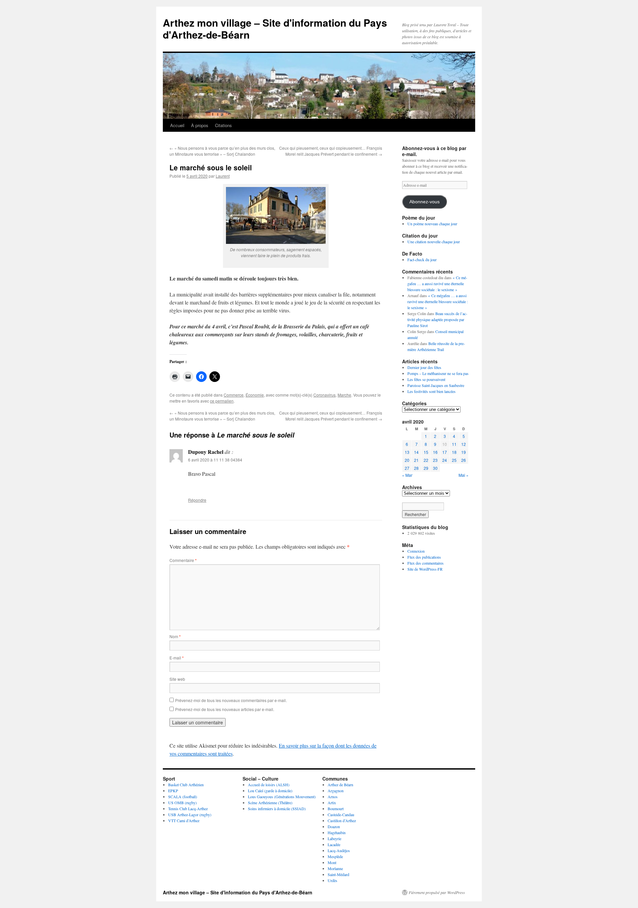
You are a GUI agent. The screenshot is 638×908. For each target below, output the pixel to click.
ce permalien (222, 401)
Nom (175, 636)
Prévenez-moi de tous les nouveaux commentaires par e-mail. (231, 700)
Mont (332, 862)
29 (426, 468)
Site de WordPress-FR (425, 569)
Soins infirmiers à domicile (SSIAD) (277, 808)
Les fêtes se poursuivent (426, 379)
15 (426, 452)
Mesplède (335, 856)
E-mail (176, 657)
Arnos (333, 796)
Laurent (223, 176)
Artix (332, 802)
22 (426, 460)
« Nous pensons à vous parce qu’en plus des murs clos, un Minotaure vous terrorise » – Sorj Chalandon (222, 151)
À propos (199, 125)
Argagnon (336, 790)
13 (407, 452)
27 (407, 468)
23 (435, 460)
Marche (344, 395)
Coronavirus (324, 395)
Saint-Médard (338, 874)
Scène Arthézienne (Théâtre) (270, 802)
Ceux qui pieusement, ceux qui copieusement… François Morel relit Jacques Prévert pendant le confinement (330, 151)
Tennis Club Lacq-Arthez (188, 808)
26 (463, 460)
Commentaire (183, 560)
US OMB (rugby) (182, 802)
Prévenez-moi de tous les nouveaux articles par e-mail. (224, 709)
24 (444, 460)
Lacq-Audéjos (339, 850)
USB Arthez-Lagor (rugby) (189, 814)
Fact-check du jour (422, 259)
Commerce (234, 395)
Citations (223, 125)
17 (444, 452)
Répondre (197, 500)
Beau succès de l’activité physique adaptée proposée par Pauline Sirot (437, 319)
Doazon (334, 826)
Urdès (332, 880)
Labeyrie (334, 838)
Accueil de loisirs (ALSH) (268, 784)
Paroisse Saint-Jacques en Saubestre (435, 385)
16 (435, 452)
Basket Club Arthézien (186, 784)
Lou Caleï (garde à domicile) (270, 790)
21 (416, 460)
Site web (177, 679)
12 (463, 444)
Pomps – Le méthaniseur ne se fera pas (438, 373)
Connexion (416, 551)
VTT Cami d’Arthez (183, 820)
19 (463, 452)
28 (416, 468)
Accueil (177, 125)
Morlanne (335, 868)
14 (416, 452)
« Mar (407, 475)
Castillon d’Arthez (342, 820)
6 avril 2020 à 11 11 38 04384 (215, 459)
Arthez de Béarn (340, 784)
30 (435, 468)
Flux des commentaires (425, 563)
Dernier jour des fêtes (424, 367)
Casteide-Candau (341, 814)
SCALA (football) (182, 796)
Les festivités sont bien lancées (431, 391)
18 (454, 452)
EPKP (173, 790)
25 (454, 460)
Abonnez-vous (424, 201)
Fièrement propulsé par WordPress (437, 892)
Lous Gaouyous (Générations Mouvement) (282, 796)
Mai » (464, 475)
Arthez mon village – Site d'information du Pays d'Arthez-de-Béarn (275, 28)
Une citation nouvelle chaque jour (433, 241)
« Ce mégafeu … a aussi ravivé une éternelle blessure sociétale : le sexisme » (437, 283)
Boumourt (336, 808)
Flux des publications (424, 557)
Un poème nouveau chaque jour (432, 223)
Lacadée (334, 844)
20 (407, 460)
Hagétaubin (337, 832)
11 (454, 444)
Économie (255, 395)
